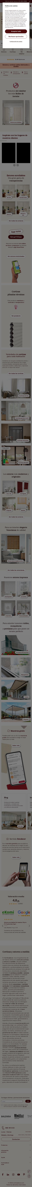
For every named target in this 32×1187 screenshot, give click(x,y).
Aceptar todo (16, 31)
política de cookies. (18, 26)
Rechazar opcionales (16, 37)
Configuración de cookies (16, 41)
